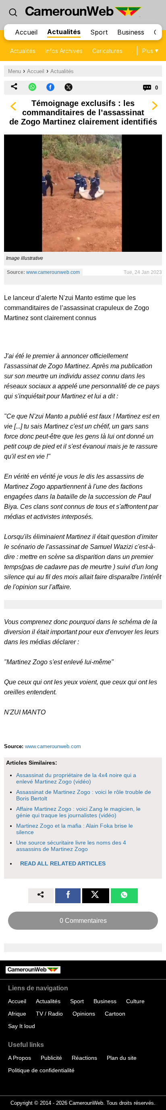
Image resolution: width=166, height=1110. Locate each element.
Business (130, 32)
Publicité (51, 1058)
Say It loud (21, 1026)
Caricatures (107, 50)
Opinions (84, 1013)
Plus (147, 50)
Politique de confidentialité (41, 1070)
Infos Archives (64, 50)
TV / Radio (49, 1013)
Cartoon (115, 1013)
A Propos (19, 1058)
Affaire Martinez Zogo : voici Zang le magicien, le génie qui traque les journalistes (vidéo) (78, 812)
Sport (99, 32)
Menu (14, 71)
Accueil (26, 32)
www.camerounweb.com (53, 272)
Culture (135, 1001)
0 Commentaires (83, 920)
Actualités (64, 32)
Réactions (84, 1058)
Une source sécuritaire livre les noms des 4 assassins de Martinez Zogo (71, 845)
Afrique (17, 1013)
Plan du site (122, 1058)
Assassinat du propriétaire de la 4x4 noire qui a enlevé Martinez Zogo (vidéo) (76, 778)
